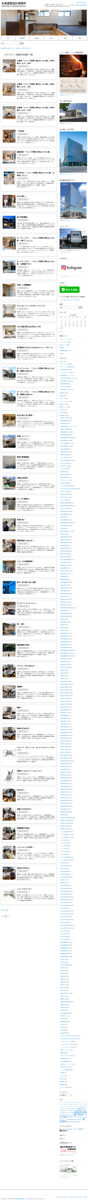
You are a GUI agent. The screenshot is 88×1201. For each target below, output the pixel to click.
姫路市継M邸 (63, 590)
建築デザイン (63, 407)
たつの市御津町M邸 (65, 860)
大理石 (84, 1110)
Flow (51, 38)
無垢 (61, 1117)
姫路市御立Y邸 (64, 664)
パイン (72, 1106)
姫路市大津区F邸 (65, 698)
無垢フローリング (72, 1117)
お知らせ (62, 410)
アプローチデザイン (77, 1102)
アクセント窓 (69, 1102)
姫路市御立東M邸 (65, 511)
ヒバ (78, 1106)
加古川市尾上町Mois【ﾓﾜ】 (67, 378)
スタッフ (62, 398)
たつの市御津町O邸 (65, 857)
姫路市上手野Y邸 (65, 667)
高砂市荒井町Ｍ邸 (65, 877)
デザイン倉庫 (64, 500)
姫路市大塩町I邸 (64, 744)
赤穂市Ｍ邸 (63, 982)
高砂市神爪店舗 (64, 865)
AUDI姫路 (63, 528)
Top (77, 2)
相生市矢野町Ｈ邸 (65, 993)
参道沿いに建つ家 (72, 1110)
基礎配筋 (79, 1110)
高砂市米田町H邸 (65, 888)
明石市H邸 (63, 517)
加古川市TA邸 (64, 922)
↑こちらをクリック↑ (65, 252)
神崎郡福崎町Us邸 (65, 948)
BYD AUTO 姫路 (64, 386)
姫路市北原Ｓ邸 (64, 602)
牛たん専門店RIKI (65, 457)
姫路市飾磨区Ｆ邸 (65, 514)
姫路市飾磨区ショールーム (67, 426)
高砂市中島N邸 (64, 871)
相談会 (61, 395)
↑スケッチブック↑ (64, 1177)
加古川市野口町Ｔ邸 (65, 928)
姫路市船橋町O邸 (65, 786)
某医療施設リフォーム (66, 375)
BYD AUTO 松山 (64, 497)
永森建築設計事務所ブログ (7, 48)
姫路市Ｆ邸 (63, 670)
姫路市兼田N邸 (64, 568)
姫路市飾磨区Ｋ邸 (65, 639)
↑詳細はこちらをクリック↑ (67, 95)
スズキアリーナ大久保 (66, 1055)
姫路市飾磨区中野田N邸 (66, 650)
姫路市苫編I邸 (64, 769)
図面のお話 (63, 404)
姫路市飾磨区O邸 (65, 420)
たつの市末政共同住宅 (66, 486)
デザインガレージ (65, 480)
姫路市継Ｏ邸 (64, 596)
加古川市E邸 (63, 939)
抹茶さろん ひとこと (66, 1064)
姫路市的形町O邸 (65, 452)
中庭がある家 (73, 1108)
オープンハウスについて (66, 339)
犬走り (83, 1117)
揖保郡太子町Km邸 (65, 820)
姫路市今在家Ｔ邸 (65, 797)
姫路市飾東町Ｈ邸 (65, 735)
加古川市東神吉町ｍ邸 (66, 460)
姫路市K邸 (63, 630)
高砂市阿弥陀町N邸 (65, 897)
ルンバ (64, 1108)
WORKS (22, 38)
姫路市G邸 (63, 471)
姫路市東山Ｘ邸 (64, 565)
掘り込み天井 (70, 1115)
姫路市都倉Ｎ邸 (64, 809)
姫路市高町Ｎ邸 (64, 803)
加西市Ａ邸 (63, 1004)
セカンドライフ (74, 1104)
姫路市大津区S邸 (65, 701)
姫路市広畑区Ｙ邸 (25, 48)
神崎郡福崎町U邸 (65, 956)
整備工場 (62, 1053)
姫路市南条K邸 (64, 383)
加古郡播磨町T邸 (65, 945)
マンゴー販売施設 (65, 1070)
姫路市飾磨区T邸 (65, 641)
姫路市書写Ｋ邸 (64, 724)
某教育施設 (63, 576)
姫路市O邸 (63, 624)
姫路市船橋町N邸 (65, 758)
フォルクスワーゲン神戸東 (67, 1044)
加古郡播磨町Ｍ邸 (65, 942)
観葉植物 (71, 1119)
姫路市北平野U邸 (65, 494)
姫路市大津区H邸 (65, 704)
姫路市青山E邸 (64, 556)
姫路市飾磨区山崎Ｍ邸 (66, 607)
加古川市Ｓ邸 (64, 931)
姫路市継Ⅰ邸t (64, 585)
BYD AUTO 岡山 (64, 491)
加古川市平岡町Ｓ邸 (65, 919)
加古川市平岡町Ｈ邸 (65, 905)
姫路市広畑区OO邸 (65, 684)
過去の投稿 (6, 910)
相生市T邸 (63, 996)
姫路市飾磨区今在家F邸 (66, 437)
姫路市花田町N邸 (65, 755)
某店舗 (62, 1072)
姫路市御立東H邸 (65, 593)
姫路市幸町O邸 (64, 681)
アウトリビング (63, 1102)
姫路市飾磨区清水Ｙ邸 (66, 653)
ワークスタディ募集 (65, 342)
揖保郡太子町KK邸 (65, 823)
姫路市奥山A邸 (64, 454)
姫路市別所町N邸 (65, 616)
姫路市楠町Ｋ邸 (64, 633)
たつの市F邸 (63, 848)
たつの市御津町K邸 (65, 831)
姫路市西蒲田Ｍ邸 (65, 806)
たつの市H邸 (63, 840)
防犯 (72, 1121)
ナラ (69, 1106)
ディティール (81, 1104)
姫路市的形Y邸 (64, 545)
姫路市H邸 (63, 627)
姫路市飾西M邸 (64, 715)
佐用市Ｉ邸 (63, 959)
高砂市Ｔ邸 (63, 880)
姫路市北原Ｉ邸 (64, 605)
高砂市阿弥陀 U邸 (65, 899)
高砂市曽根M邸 (64, 885)
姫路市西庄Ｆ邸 (64, 712)
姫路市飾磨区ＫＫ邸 (65, 531)
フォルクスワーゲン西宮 (67, 1041)
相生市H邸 (63, 990)
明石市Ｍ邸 (63, 970)
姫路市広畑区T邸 (65, 690)
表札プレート (64, 1119)
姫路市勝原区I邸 (64, 477)
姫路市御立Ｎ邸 (64, 658)
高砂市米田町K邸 (65, 894)
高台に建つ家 (76, 1121)
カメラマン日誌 (64, 1087)
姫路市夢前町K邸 (65, 613)
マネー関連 (63, 412)
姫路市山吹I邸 (64, 483)
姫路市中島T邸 (64, 792)
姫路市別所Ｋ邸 (64, 766)
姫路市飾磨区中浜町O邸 (66, 656)
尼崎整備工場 (64, 1021)
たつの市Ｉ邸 (64, 843)
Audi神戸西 (63, 1033)
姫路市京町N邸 (64, 752)
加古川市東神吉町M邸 (66, 925)
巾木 (69, 1112)
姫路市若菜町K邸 (65, 738)
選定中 (81, 1119)
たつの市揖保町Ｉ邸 (65, 834)
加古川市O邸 (63, 908)
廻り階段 (65, 1115)
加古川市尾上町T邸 (65, 914)
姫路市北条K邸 (64, 749)
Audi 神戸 (63, 1024)
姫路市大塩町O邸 (65, 741)
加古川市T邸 (63, 936)
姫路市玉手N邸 (64, 539)
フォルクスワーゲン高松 (67, 1047)
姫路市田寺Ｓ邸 (64, 772)
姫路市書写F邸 (64, 718)
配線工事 (69, 1121)
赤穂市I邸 (63, 979)
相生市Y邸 (63, 987)
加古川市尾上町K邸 (65, 911)
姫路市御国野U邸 (65, 778)
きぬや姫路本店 (64, 1061)
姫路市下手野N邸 (65, 429)
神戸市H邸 (63, 534)
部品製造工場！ (64, 1058)
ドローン (65, 1106)
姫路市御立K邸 (64, 661)
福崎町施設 (63, 610)
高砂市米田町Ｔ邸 (65, 891)
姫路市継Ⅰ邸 (64, 622)
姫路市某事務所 (64, 449)
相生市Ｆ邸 (63, 984)
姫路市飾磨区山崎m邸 (66, 505)
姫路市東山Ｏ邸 (64, 573)
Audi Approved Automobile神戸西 (69, 488)
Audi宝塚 (62, 1030)
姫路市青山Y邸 (64, 423)
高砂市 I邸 (63, 863)
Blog (80, 2)
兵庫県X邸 (63, 814)
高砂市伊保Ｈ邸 (64, 902)
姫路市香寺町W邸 (65, 800)
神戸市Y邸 (63, 1016)
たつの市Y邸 (63, 469)
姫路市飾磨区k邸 (64, 647)
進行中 (61, 361)
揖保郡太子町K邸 (65, 826)
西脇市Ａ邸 (63, 999)
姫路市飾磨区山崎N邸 (66, 522)
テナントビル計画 (65, 364)
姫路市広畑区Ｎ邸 (65, 692)
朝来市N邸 (63, 973)
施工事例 (78, 1114)
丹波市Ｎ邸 (63, 1010)
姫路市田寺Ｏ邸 (64, 775)
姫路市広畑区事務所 (65, 503)
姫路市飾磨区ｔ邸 (65, 432)
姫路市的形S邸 (64, 548)
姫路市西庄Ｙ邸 (64, 707)
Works (59, 1197)
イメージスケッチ (64, 401)
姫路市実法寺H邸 (65, 599)
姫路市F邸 (63, 678)
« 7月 (61, 331)
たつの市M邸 (63, 846)
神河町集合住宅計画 (65, 381)
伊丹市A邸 (63, 1018)
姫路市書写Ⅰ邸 (64, 721)
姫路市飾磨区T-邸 (65, 520)
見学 (68, 1119)
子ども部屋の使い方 (64, 1112)
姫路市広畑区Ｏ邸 (65, 687)
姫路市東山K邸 (64, 554)
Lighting (37, 38)
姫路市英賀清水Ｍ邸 (65, 761)
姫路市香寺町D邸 (65, 729)
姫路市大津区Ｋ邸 (65, 695)
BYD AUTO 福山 (64, 508)
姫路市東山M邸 (64, 562)
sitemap (84, 2)
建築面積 (61, 1115)
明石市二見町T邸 (65, 418)
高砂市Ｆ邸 (63, 882)
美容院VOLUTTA (64, 1067)
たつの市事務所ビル (65, 443)
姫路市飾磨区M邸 (65, 525)
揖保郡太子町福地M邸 (66, 817)
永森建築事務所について (66, 350)
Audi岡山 (62, 619)
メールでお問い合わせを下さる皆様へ (70, 300)
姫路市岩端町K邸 (65, 542)
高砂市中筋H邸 (64, 874)
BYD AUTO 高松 (64, 463)
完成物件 (18, 48)
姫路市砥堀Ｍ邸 (64, 727)
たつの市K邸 (63, 854)
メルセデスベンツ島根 (66, 372)
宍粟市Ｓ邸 (63, 962)
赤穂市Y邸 (63, 976)
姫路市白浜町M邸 (65, 551)
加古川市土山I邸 (64, 916)
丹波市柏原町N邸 (65, 1013)
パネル (75, 1106)
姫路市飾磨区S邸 (65, 435)
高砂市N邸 (63, 868)
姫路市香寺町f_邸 (65, 440)
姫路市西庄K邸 (64, 709)
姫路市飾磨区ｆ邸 (65, 446)
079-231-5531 (81, 5)
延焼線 (72, 1112)
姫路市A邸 (63, 675)
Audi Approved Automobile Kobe (69, 1035)
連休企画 (62, 1079)
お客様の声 (63, 393)
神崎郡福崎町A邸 (65, 953)
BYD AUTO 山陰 (64, 466)
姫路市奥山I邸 (64, 474)
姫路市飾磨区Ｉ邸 (65, 636)
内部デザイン (65, 1110)
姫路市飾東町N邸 (65, 732)
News (65, 38)
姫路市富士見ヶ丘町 (65, 389)
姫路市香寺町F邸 (65, 588)
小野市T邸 (63, 1007)
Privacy (80, 1197)
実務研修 (62, 1084)
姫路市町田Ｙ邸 (64, 795)
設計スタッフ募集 (64, 345)
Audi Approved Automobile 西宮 (68, 1038)
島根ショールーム (65, 1050)
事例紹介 (62, 347)
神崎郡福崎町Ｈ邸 (65, 950)
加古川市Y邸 (63, 933)
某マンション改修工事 (66, 366)
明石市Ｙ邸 (63, 967)
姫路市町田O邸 (64, 783)
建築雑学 (62, 1081)
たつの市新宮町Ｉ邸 (65, 837)
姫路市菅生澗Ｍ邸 (65, 789)
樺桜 (86, 1115)
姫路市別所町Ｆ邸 (65, 763)
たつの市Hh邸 (64, 851)
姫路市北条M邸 (64, 746)
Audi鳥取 (62, 1027)
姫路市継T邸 (63, 579)
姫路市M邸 (63, 673)
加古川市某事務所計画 (66, 559)
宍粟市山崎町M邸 (65, 965)
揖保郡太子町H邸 (65, 829)
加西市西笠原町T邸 (65, 1001)
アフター (62, 1076)
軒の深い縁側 (76, 1119)
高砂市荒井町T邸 (65, 369)
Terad (42, 1198)
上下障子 (68, 1108)
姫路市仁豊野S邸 (65, 812)
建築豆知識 (80, 1112)
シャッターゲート (65, 1104)
